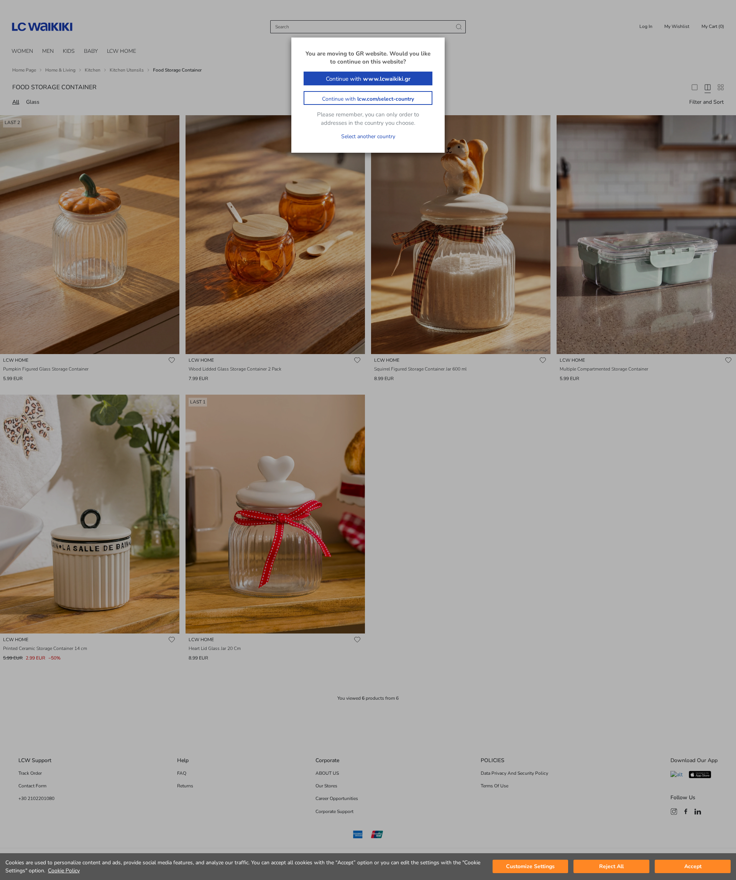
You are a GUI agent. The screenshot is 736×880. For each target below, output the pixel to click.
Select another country (368, 136)
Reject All (611, 866)
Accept (693, 866)
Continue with (368, 79)
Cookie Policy (64, 870)
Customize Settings (530, 866)
